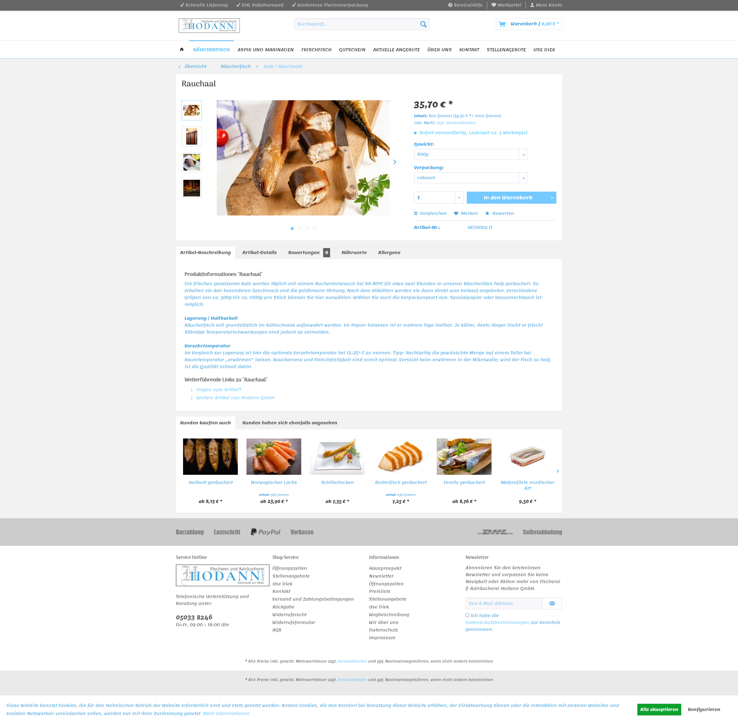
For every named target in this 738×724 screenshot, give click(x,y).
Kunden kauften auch (205, 423)
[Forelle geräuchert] (464, 456)
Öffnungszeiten (289, 568)
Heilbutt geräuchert (211, 483)
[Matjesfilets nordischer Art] (527, 456)
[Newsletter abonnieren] (552, 603)
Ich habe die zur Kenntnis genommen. (513, 623)
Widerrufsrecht (289, 615)
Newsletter (381, 576)
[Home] (182, 49)
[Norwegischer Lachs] (273, 456)
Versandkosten (352, 661)
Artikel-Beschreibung (205, 253)
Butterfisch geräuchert (401, 483)
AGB (276, 630)
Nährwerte (354, 253)
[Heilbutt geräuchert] (210, 456)
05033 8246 (194, 617)
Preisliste (379, 591)
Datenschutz (383, 630)
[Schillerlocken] (337, 456)
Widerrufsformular (293, 622)
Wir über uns (383, 622)
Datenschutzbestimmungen (497, 623)
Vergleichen (433, 213)
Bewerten (502, 213)
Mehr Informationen (226, 714)
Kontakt (281, 591)
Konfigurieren (704, 710)
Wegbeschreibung (389, 615)
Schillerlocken (337, 483)
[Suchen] (423, 24)
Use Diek (282, 584)
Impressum (382, 638)
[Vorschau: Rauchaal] (192, 110)
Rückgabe (283, 607)
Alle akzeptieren (659, 710)
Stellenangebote (291, 576)
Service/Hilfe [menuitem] (467, 5)
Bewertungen (308, 253)
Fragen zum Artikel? (218, 390)
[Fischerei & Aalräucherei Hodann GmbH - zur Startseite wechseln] (209, 25)
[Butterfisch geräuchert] (400, 456)
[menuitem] (506, 5)
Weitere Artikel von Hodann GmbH (234, 398)
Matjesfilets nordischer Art (527, 485)
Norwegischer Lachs (274, 483)
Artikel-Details (259, 253)
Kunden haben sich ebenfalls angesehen (289, 423)
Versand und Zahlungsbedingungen (313, 599)
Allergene (389, 253)
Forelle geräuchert (464, 483)
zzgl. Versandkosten (455, 123)
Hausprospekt (385, 568)
